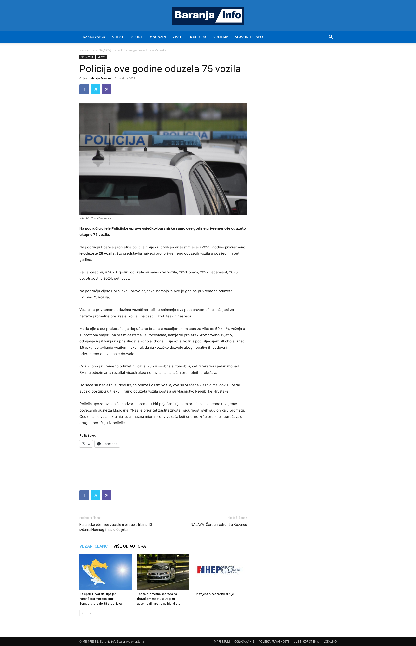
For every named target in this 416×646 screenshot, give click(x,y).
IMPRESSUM (221, 642)
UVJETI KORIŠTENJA (306, 642)
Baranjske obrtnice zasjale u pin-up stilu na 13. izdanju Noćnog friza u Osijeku (116, 527)
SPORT (137, 37)
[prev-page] (82, 613)
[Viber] (106, 89)
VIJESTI (118, 37)
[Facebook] (84, 89)
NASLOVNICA (94, 37)
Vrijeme (220, 37)
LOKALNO (330, 642)
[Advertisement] (163, 460)
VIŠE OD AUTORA (129, 546)
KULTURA (198, 37)
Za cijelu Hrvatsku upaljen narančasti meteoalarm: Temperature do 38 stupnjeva (100, 598)
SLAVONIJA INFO (249, 37)
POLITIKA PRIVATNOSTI (274, 642)
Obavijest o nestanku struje (214, 594)
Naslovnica (86, 50)
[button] (331, 37)
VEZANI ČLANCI (94, 546)
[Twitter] (95, 89)
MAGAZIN (158, 37)
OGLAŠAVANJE (244, 642)
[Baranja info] (208, 16)
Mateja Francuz (101, 78)
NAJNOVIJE (106, 50)
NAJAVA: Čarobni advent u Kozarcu (219, 524)
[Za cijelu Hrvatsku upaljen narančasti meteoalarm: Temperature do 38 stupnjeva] (105, 572)
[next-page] (90, 613)
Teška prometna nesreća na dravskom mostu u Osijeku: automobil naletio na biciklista (158, 598)
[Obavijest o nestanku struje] (221, 572)
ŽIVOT (178, 37)
